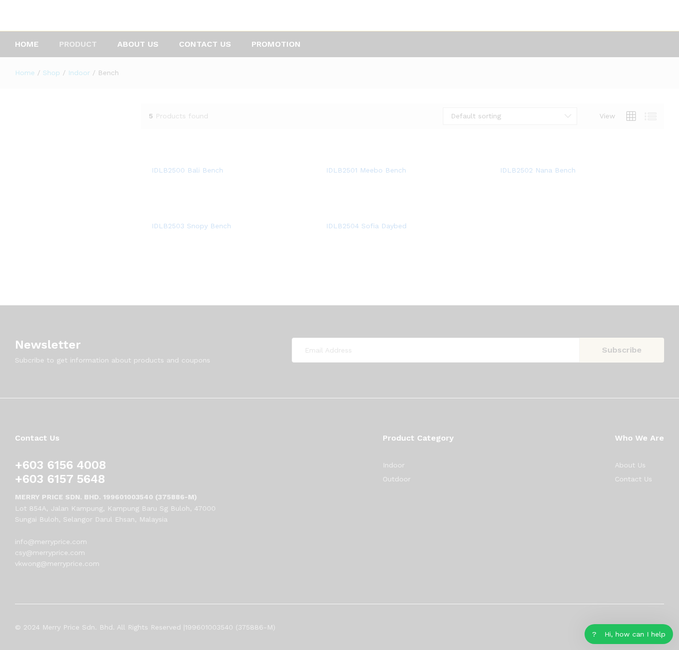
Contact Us (205, 44)
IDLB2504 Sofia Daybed (366, 226)
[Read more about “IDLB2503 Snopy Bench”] (216, 209)
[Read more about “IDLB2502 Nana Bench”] (565, 153)
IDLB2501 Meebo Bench (366, 170)
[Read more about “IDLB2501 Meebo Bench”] (391, 153)
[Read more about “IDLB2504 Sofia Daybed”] (391, 209)
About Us (138, 44)
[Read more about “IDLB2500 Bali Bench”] (216, 153)
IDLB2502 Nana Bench (538, 170)
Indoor (394, 465)
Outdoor (397, 479)
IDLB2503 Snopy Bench (191, 226)
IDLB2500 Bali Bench (187, 170)
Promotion (276, 44)
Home (27, 44)
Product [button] (78, 44)
